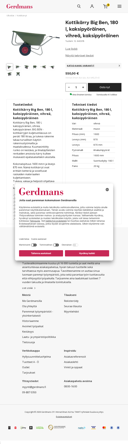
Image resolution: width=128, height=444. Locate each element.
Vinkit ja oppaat (73, 367)
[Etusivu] (29, 6)
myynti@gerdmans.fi (34, 387)
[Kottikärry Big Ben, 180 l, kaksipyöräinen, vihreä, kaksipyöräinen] (35, 40)
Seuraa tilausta (73, 306)
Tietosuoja (28, 342)
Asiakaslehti (71, 362)
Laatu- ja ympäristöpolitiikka (39, 337)
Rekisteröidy (71, 301)
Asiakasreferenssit (75, 356)
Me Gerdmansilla (32, 301)
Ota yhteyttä (29, 306)
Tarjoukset (28, 372)
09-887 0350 (29, 392)
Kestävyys (28, 331)
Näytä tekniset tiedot (79, 55)
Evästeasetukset (64, 416)
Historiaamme (30, 321)
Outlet (26, 367)
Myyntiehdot (71, 311)
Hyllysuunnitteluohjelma (36, 356)
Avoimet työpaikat (32, 326)
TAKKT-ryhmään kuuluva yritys (89, 411)
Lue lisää (71, 49)
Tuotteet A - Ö (30, 362)
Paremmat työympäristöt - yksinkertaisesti (37, 313)
